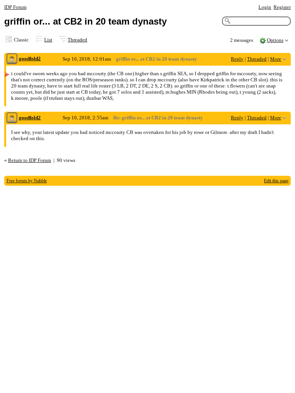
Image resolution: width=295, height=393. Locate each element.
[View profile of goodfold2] (12, 59)
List (48, 40)
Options (275, 40)
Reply (237, 59)
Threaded (77, 40)
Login (265, 7)
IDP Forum (15, 7)
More (275, 59)
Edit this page (276, 180)
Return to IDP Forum (29, 160)
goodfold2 (30, 58)
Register (282, 7)
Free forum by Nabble (27, 180)
